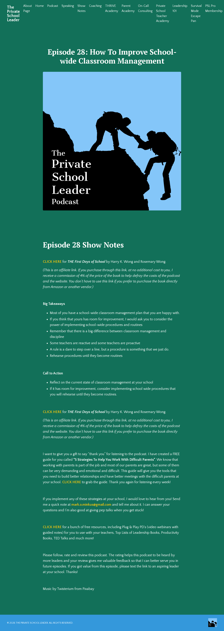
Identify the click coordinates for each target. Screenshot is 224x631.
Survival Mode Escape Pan (196, 13)
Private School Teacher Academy (162, 13)
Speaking (68, 6)
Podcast (52, 6)
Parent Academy (128, 8)
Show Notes (82, 8)
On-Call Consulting (145, 8)
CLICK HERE (52, 262)
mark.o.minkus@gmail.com (91, 505)
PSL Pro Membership (214, 8)
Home (39, 6)
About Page (27, 8)
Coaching (95, 6)
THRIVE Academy (111, 8)
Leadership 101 (180, 8)
